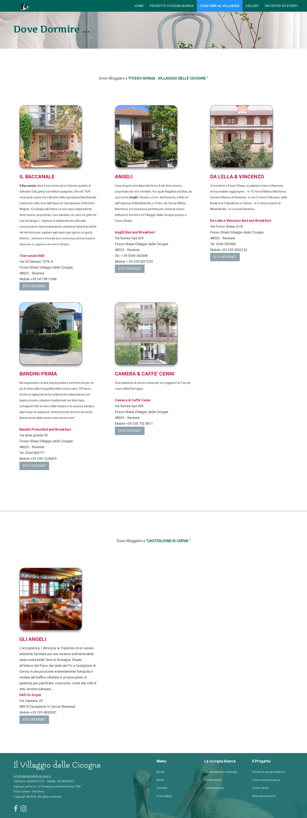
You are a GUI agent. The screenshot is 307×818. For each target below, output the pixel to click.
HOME (139, 6)
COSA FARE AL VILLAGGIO (220, 6)
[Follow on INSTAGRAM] (23, 808)
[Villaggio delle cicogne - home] (25, 6)
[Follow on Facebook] (16, 808)
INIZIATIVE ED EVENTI (281, 6)
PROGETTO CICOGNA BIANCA (172, 6)
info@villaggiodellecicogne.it (32, 776)
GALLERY (252, 6)
